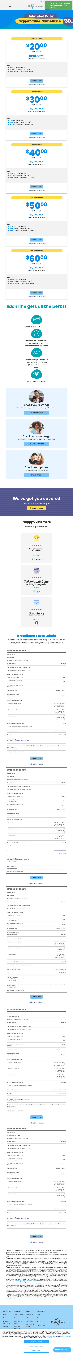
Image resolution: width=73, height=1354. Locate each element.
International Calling (18, 1322)
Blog (38, 1315)
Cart (41, 1)
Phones (5, 1318)
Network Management (60, 731)
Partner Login (41, 1325)
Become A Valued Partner (40, 1320)
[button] (62, 1349)
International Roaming (18, 1327)
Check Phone (36, 475)
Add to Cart (36, 80)
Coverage (17, 1318)
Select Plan (36, 758)
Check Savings (36, 412)
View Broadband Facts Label (36, 84)
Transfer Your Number (30, 1325)
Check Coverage (36, 444)
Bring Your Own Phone (6, 1322)
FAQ (27, 1318)
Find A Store (29, 1321)
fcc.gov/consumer (12, 749)
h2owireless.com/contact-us (21, 740)
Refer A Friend (18, 1315)
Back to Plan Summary (36, 764)
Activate (5, 1326)
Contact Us (29, 1315)
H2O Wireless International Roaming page (24, 1280)
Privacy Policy (62, 734)
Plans (4, 1315)
